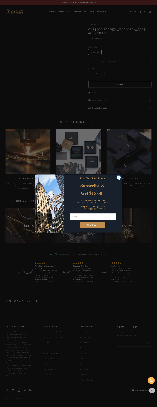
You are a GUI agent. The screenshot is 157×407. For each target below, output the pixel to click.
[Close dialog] (119, 177)
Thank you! (92, 225)
